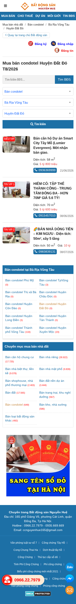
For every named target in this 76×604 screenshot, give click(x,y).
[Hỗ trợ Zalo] (69, 567)
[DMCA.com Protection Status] (38, 594)
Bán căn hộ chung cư (19, 357)
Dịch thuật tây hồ (52, 549)
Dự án (40, 16)
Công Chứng (25, 557)
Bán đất (10, 392)
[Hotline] (7, 580)
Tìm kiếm (40, 124)
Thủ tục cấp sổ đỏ (48, 557)
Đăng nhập (65, 44)
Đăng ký (41, 44)
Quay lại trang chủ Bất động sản (27, 35)
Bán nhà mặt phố (50, 369)
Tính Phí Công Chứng (26, 564)
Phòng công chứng (54, 585)
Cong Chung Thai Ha (26, 549)
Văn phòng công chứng (24, 585)
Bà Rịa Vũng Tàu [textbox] (16, 102)
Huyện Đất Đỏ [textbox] (14, 113)
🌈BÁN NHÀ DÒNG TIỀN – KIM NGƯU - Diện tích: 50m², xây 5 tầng (53, 233)
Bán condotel (14, 404)
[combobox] (38, 91)
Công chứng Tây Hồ (53, 542)
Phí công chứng (53, 564)
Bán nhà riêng (48, 357)
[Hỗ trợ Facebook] (69, 579)
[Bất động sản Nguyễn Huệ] (38, 6)
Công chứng (59, 578)
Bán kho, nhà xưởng (52, 404)
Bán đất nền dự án (51, 380)
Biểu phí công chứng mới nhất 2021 (37, 571)
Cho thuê (25, 16)
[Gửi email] (69, 591)
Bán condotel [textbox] (13, 91)
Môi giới (54, 16)
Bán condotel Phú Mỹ (19, 280)
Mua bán (8, 16)
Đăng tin (67, 50)
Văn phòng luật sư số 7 (23, 542)
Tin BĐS (69, 16)
